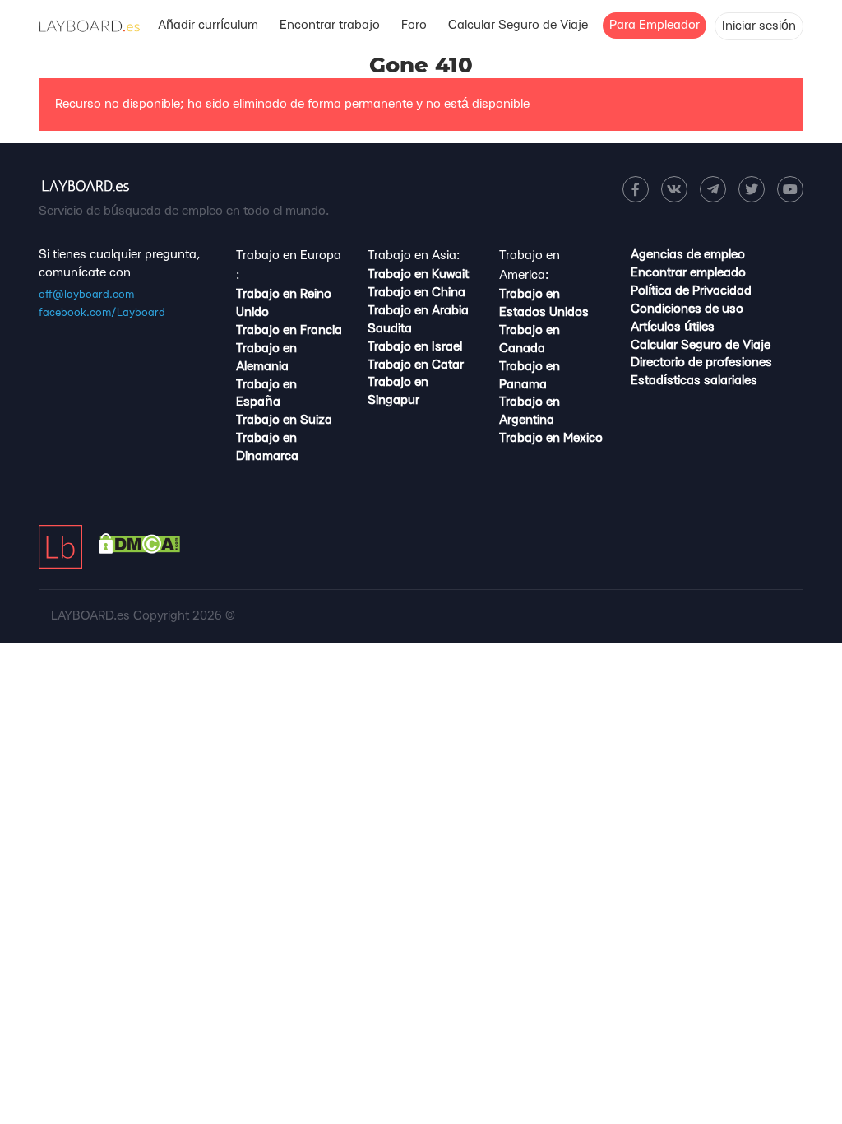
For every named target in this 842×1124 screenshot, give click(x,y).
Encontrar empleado (688, 273)
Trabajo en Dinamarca (267, 447)
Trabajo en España (266, 394)
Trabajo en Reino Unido (283, 303)
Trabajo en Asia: (414, 255)
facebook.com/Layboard (102, 312)
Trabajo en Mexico (551, 438)
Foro (414, 25)
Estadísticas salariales (694, 380)
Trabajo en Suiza (284, 420)
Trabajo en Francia (289, 330)
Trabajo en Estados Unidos (544, 303)
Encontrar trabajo (330, 25)
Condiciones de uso (687, 309)
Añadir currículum (208, 25)
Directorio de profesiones (701, 362)
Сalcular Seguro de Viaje (518, 25)
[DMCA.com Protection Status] (139, 550)
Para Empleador (654, 25)
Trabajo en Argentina (529, 411)
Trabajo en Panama (529, 375)
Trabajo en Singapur (398, 391)
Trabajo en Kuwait (418, 274)
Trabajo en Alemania (266, 357)
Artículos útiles (673, 327)
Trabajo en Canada (529, 339)
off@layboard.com (86, 294)
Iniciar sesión (759, 26)
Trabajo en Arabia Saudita (418, 319)
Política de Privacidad (691, 291)
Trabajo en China (416, 292)
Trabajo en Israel (415, 347)
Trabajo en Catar (416, 365)
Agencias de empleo (688, 254)
